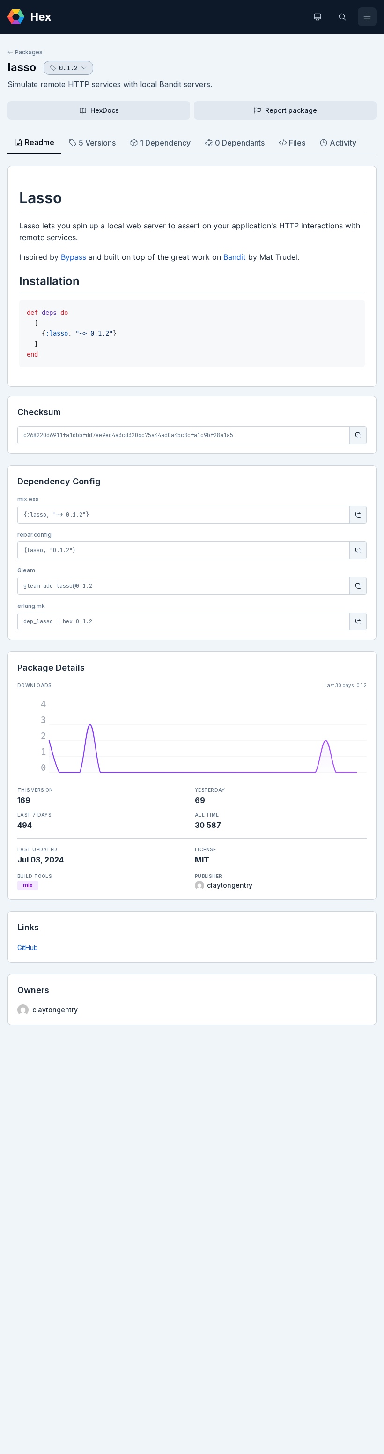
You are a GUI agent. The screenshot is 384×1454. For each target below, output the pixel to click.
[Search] (342, 17)
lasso (21, 67)
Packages (29, 52)
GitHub (27, 947)
